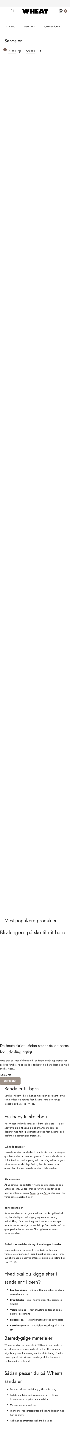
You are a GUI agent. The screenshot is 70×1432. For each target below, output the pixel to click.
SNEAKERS (29, 26)
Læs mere (5, 1075)
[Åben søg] (12, 11)
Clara (32, 1193)
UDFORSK (10, 1081)
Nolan (45, 1229)
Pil (38, 1193)
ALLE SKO (10, 26)
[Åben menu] (5, 11)
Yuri (45, 1193)
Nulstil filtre (18, 71)
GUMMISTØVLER (51, 26)
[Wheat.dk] (35, 11)
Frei (33, 1164)
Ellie (36, 1229)
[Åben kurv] (60, 11)
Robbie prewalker (48, 1164)
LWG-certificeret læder (48, 1345)
